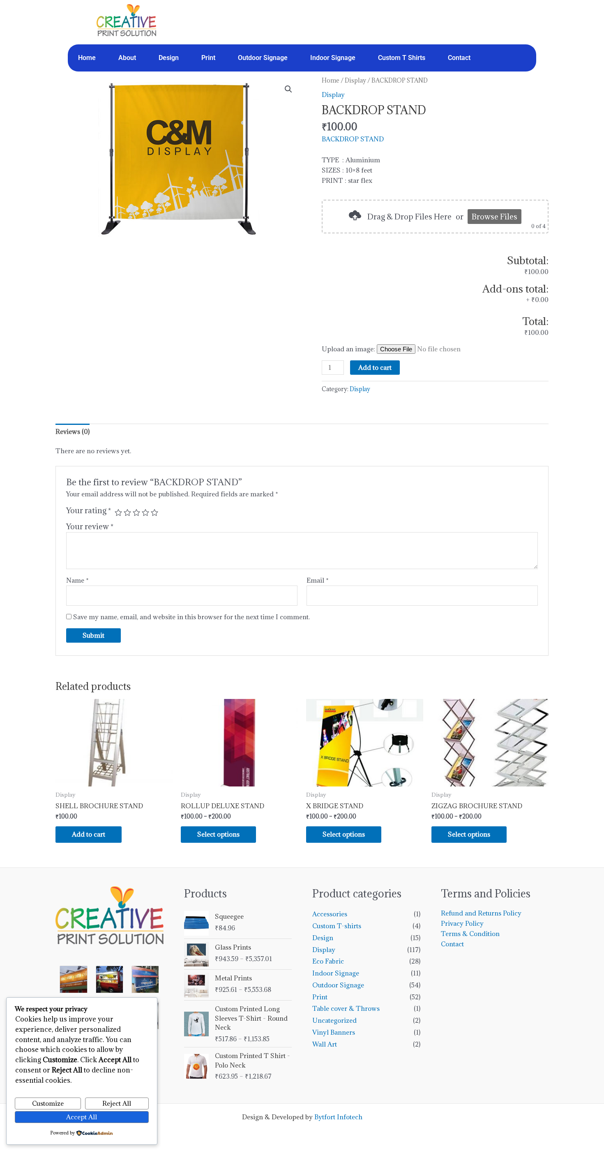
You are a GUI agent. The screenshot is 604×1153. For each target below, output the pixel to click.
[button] (288, 89)
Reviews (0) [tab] (72, 431)
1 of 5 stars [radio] (118, 512)
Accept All (81, 1117)
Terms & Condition (470, 933)
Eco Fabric (328, 961)
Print (208, 58)
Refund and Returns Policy (481, 913)
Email (318, 580)
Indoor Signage (332, 58)
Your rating (88, 510)
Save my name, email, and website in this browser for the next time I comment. (191, 617)
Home (87, 58)
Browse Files (494, 216)
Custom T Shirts (401, 58)
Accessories (329, 914)
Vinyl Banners (333, 1032)
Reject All (116, 1103)
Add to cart (375, 367)
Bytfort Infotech (338, 1117)
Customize (48, 1103)
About (127, 58)
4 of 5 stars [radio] (145, 512)
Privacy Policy (462, 923)
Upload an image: (349, 349)
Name (77, 580)
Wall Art (324, 1044)
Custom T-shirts (336, 926)
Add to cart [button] (88, 834)
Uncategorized (334, 1020)
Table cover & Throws (346, 1008)
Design (169, 58)
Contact (459, 58)
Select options (218, 834)
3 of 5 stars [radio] (136, 512)
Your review (89, 526)
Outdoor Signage (263, 58)
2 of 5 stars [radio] (127, 512)
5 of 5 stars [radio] (154, 512)
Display (355, 80)
